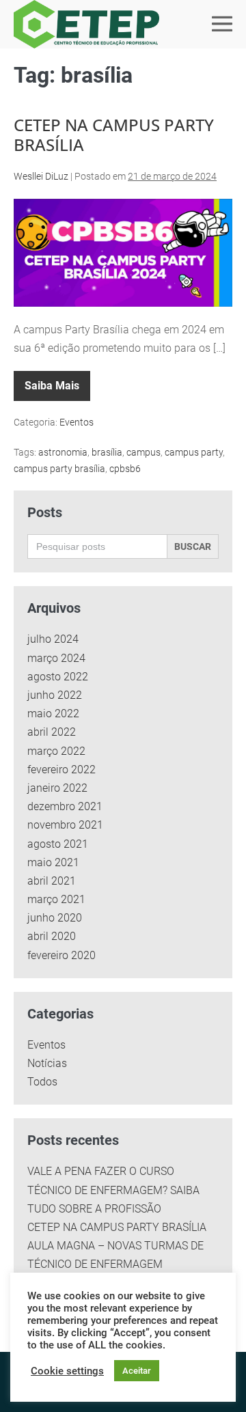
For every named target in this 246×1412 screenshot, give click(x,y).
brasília (107, 452)
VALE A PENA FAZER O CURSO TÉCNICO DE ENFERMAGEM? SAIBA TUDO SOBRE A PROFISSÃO (113, 1190)
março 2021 (56, 899)
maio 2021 (53, 862)
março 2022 (56, 751)
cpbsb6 (125, 468)
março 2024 (56, 658)
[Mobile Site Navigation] (222, 24)
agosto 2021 (57, 843)
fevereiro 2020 (61, 955)
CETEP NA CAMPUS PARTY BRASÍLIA (114, 134)
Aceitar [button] (136, 1371)
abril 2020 (51, 936)
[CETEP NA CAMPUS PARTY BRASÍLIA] (123, 253)
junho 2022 (54, 695)
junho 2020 (54, 917)
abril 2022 (51, 731)
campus (143, 452)
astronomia (62, 452)
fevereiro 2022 (61, 769)
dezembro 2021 (64, 806)
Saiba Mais (57, 381)
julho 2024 (53, 639)
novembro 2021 (65, 824)
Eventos (76, 422)
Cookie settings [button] (67, 1371)
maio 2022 (53, 713)
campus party (194, 452)
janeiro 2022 (57, 787)
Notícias (47, 1063)
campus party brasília (59, 468)
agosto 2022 (57, 676)
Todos (42, 1081)
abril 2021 (51, 880)
